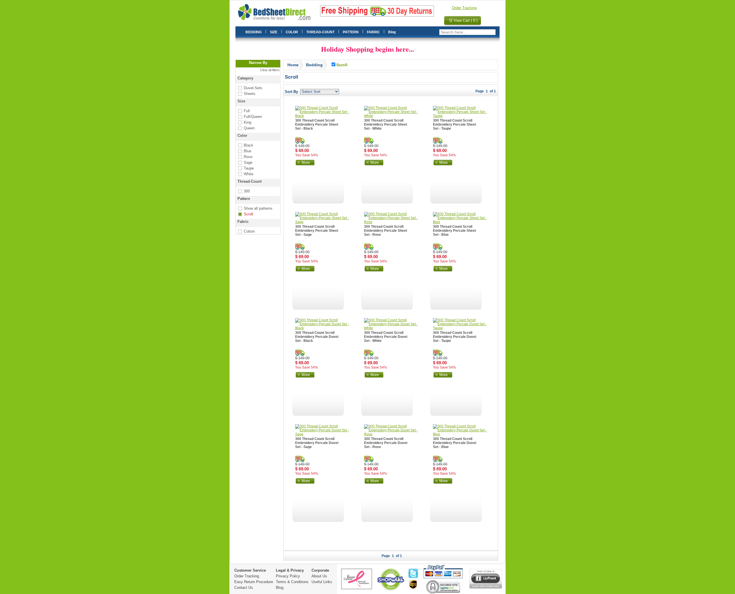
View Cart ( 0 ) (465, 20)
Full (243, 111)
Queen (246, 128)
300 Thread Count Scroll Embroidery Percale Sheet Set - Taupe (454, 124)
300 (243, 191)
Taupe (245, 168)
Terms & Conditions (292, 582)
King (244, 122)
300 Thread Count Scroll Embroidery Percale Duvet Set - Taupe (454, 337)
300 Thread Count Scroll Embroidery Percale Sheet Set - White (385, 124)
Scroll (245, 214)
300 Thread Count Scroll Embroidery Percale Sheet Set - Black (316, 124)
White (245, 174)
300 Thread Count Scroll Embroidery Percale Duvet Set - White (385, 337)
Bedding (314, 65)
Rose (244, 157)
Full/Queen (249, 116)
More (305, 162)
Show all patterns (254, 208)
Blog (279, 587)
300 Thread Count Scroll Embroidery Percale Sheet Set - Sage (316, 231)
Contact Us (243, 587)
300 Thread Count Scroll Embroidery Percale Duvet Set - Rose (385, 443)
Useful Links (322, 582)
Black (245, 145)
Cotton (246, 231)
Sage (244, 162)
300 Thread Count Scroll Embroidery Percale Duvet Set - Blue (454, 443)
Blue (244, 151)
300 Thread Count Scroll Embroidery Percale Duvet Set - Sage (317, 443)
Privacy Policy (288, 576)
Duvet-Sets (249, 88)
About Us (319, 576)
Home (293, 65)
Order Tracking (464, 8)
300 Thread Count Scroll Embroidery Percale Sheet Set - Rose (385, 231)
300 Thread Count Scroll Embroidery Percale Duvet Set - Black (317, 337)
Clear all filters (270, 70)
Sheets (246, 93)
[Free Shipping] (300, 140)
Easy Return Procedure (253, 582)
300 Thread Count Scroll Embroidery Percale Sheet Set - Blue (454, 231)
